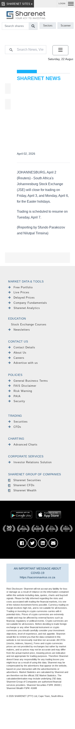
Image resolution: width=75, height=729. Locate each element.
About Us (20, 352)
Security (19, 401)
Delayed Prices (24, 297)
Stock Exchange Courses (28, 324)
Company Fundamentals (30, 302)
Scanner (66, 25)
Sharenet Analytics (27, 308)
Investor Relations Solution (33, 462)
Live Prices (21, 292)
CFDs (17, 426)
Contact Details (24, 347)
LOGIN (62, 3)
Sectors (47, 25)
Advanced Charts (26, 444)
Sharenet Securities (27, 480)
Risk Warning (23, 391)
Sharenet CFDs (24, 485)
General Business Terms (31, 380)
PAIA (17, 396)
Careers (19, 357)
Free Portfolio (23, 287)
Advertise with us (26, 362)
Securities (21, 421)
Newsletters (22, 329)
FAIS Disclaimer (25, 385)
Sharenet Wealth (24, 490)
